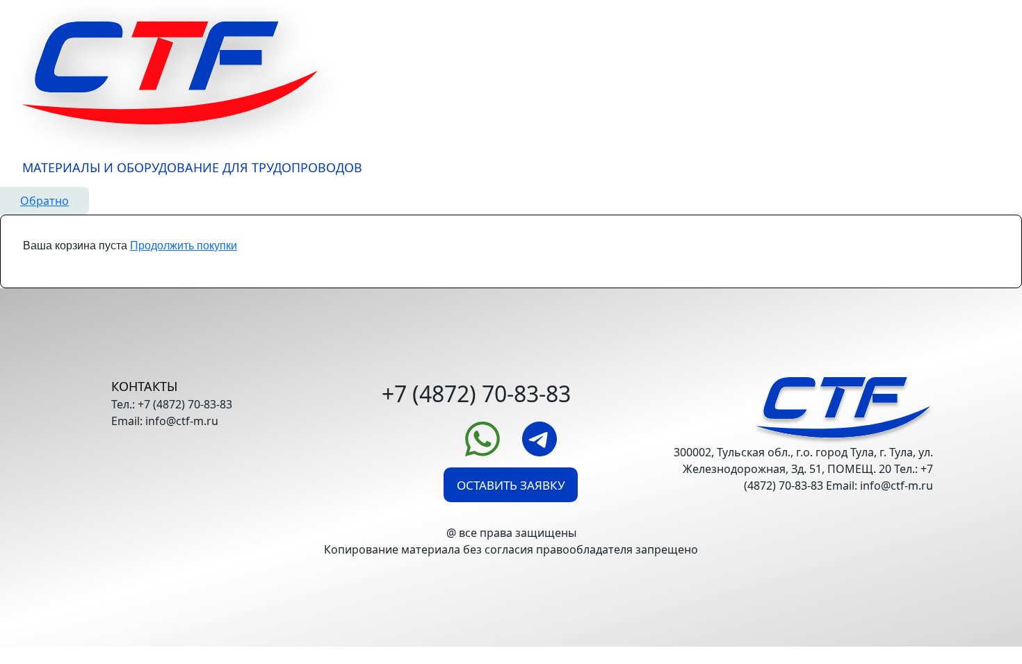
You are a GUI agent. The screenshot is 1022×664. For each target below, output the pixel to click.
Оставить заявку (511, 485)
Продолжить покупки (183, 245)
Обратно (44, 200)
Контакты (144, 386)
